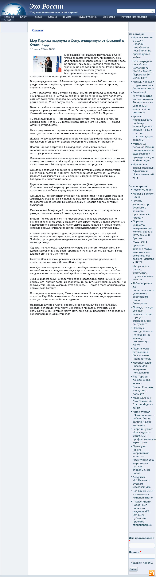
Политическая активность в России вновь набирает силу (142, 353)
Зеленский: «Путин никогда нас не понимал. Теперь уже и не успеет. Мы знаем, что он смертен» (143, 102)
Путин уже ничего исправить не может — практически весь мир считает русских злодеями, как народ (143, 459)
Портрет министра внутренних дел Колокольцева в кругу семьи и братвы (142, 230)
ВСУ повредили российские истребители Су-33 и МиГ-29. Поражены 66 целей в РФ (143, 69)
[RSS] (152, 573)
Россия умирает (143, 189)
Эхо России (46, 6)
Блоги (23, 16)
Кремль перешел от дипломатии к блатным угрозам (143, 85)
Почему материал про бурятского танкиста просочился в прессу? (141, 209)
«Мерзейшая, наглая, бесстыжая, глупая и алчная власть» (143, 272)
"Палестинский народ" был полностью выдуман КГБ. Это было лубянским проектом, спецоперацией (142, 513)
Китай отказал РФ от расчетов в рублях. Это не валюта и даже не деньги (143, 418)
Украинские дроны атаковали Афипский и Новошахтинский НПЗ (143, 171)
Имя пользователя (141, 539)
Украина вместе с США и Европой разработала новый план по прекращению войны (143, 47)
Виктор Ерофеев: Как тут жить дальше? (143, 390)
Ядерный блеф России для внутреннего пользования (142, 367)
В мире (67, 16)
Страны (52, 16)
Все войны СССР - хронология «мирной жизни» (143, 494)
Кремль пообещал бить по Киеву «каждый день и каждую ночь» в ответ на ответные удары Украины (143, 128)
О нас (7, 19)
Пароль (135, 552)
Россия (37, 16)
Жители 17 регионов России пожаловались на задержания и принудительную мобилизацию (143, 152)
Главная (9, 16)
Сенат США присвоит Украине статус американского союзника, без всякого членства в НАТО (143, 252)
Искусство (109, 16)
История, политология (134, 16)
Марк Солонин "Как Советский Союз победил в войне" (143, 402)
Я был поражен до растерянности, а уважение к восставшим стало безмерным (143, 293)
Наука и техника (87, 16)
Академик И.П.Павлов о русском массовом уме (142, 482)
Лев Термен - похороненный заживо (142, 380)
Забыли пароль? (143, 562)
